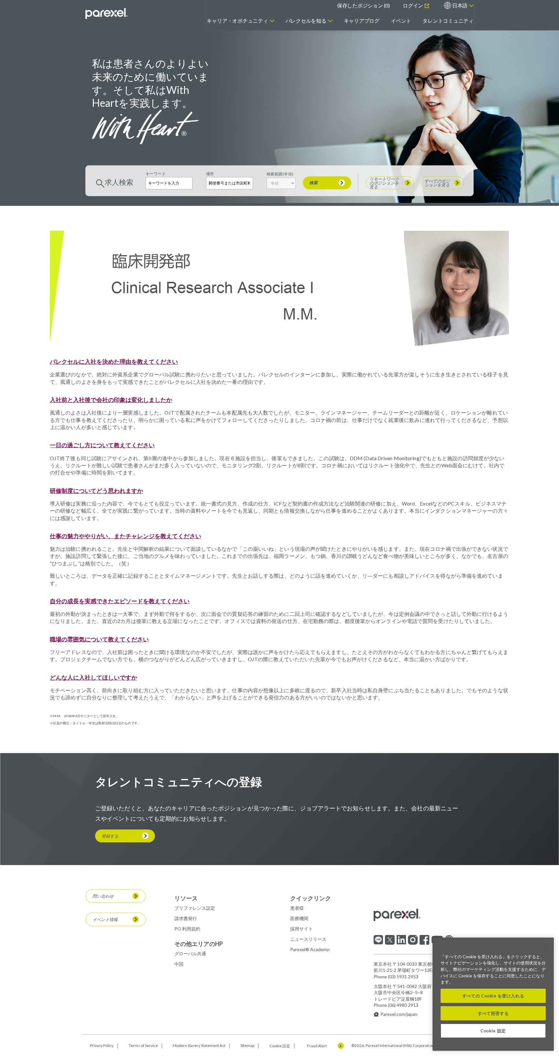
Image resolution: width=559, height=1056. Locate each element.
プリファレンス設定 (194, 908)
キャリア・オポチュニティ (237, 20)
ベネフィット (303, 61)
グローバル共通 (190, 953)
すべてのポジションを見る (380, 103)
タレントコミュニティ (448, 20)
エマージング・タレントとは (392, 64)
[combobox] (229, 183)
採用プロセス (303, 82)
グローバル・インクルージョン (321, 51)
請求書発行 (185, 918)
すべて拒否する (493, 1013)
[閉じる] (546, 947)
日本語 (459, 5)
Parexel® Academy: (310, 949)
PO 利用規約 (187, 928)
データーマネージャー (161, 77)
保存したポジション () (363, 5)
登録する (110, 836)
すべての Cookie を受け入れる (493, 995)
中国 (178, 964)
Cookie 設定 (279, 1045)
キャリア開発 (303, 72)
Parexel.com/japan (398, 1014)
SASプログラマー (156, 103)
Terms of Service (143, 1045)
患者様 (297, 908)
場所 (210, 173)
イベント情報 (105, 919)
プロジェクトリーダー (161, 86)
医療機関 (299, 918)
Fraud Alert (317, 1046)
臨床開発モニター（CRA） (165, 68)
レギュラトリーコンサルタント (170, 95)
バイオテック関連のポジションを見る (288, 94)
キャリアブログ (361, 20)
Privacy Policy (102, 1045)
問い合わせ (103, 896)
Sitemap (247, 1045)
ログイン (413, 5)
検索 (313, 182)
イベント (401, 20)
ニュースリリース (308, 939)
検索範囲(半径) (280, 174)
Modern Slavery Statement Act (199, 1045)
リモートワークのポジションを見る (380, 85)
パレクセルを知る (306, 20)
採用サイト (301, 928)
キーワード (156, 173)
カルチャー (301, 41)
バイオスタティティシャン (165, 59)
